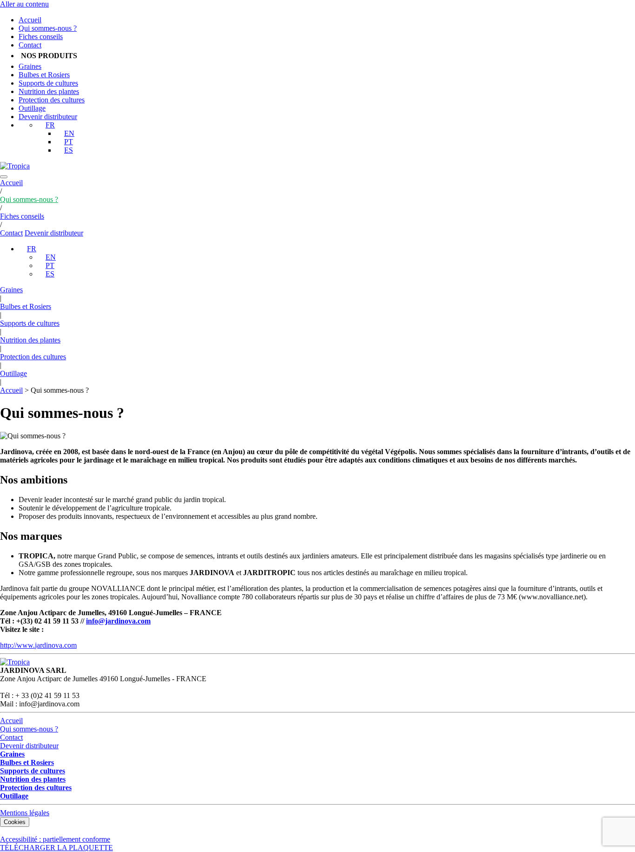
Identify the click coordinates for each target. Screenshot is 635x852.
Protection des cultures (52, 100)
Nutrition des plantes (49, 91)
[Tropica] (15, 166)
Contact (30, 45)
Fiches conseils (41, 36)
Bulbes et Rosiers (44, 75)
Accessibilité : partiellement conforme (55, 839)
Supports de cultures (48, 83)
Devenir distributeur (48, 117)
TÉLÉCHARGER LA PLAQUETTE (56, 848)
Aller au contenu (24, 4)
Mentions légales (24, 813)
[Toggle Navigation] (3, 176)
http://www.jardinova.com (38, 645)
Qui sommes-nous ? (48, 28)
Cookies (15, 821)
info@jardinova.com (118, 621)
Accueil (30, 20)
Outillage (32, 108)
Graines (30, 66)
